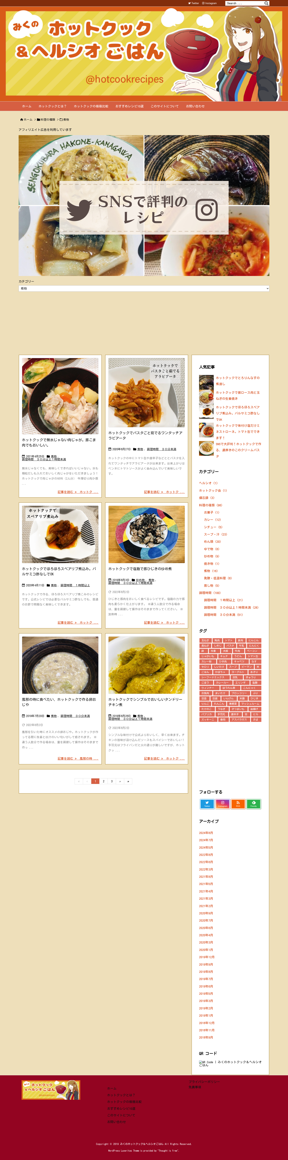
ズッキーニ (207, 719)
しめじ (218, 645)
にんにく (254, 645)
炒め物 (140, 580)
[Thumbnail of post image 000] (146, 392)
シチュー (213, 527)
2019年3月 (206, 1000)
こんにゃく (249, 688)
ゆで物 (212, 549)
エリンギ (240, 682)
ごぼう (205, 682)
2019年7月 (206, 978)
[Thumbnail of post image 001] (60, 665)
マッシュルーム (250, 704)
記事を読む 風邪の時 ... (78, 758)
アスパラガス (239, 719)
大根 (225, 651)
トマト (229, 640)
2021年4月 (206, 891)
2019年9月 (206, 964)
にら (255, 714)
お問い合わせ (116, 1121)
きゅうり (251, 677)
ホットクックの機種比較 (124, 1101)
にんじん (253, 640)
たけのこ (206, 709)
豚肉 (240, 640)
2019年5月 (206, 993)
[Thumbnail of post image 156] (60, 396)
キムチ (224, 656)
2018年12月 (207, 1022)
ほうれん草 (228, 688)
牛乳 (241, 645)
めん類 (212, 541)
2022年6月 (206, 861)
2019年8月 (206, 971)
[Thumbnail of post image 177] (146, 534)
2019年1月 (206, 1015)
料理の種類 (48, 119)
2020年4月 (206, 935)
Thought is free (168, 1150)
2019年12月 (207, 957)
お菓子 (212, 512)
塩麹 (254, 682)
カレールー (222, 682)
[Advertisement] (144, 323)
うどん (238, 656)
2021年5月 (206, 883)
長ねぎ (205, 645)
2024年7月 (206, 840)
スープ (233, 667)
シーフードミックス (212, 677)
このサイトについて (121, 1115)
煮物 (54, 456)
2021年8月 (206, 876)
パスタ (230, 645)
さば (255, 719)
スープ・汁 (215, 534)
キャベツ (239, 661)
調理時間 (210, 592)
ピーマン (247, 667)
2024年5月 (206, 847)
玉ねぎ (205, 640)
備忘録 (207, 497)
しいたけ (219, 667)
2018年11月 (207, 1030)
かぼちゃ (220, 672)
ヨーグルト (238, 672)
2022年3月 (206, 869)
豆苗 (203, 698)
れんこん (219, 704)
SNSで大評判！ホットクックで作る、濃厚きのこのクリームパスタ (238, 450)
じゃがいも (207, 656)
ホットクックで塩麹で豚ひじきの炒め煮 (140, 569)
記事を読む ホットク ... (78, 491)
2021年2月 (206, 906)
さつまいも (238, 709)
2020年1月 (206, 949)
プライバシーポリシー (204, 1081)
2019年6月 (206, 986)
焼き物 (212, 563)
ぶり (255, 693)
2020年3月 (206, 942)
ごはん (205, 672)
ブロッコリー (239, 693)
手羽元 (221, 714)
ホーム (28, 119)
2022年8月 (206, 854)
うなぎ (221, 709)
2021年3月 (206, 898)
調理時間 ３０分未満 (161, 449)
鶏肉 (217, 640)
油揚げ (254, 709)
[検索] (266, 3)
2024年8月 (206, 832)
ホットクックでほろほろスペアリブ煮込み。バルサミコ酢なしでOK (238, 413)
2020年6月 (206, 927)
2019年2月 (206, 1008)
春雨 (222, 719)
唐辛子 (235, 714)
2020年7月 (206, 920)
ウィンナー (207, 688)
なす (254, 661)
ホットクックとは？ (121, 1095)
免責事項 (195, 1087)
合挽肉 (205, 693)
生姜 (213, 651)
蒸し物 (212, 585)
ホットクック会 (213, 490)
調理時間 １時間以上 (75, 585)
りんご (205, 704)
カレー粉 (206, 661)
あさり (254, 672)
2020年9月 (206, 913)
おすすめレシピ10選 (121, 1108)
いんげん (228, 698)
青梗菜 (233, 704)
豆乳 (235, 677)
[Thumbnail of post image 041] (146, 665)
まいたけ (220, 693)
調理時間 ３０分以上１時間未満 (44, 459)
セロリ (205, 667)
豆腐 (214, 698)
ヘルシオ (208, 483)
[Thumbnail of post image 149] (60, 534)
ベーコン (252, 651)
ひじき (254, 698)
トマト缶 (253, 656)
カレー (212, 519)
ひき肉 (223, 661)
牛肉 (237, 651)
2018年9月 (206, 1037)
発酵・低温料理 (218, 578)
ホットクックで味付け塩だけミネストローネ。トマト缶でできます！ (238, 431)
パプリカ (206, 714)
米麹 (242, 698)
